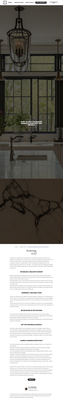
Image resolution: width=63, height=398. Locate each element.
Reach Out (31, 379)
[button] (11, 2)
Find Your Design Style (54, 2)
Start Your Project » (40, 2)
